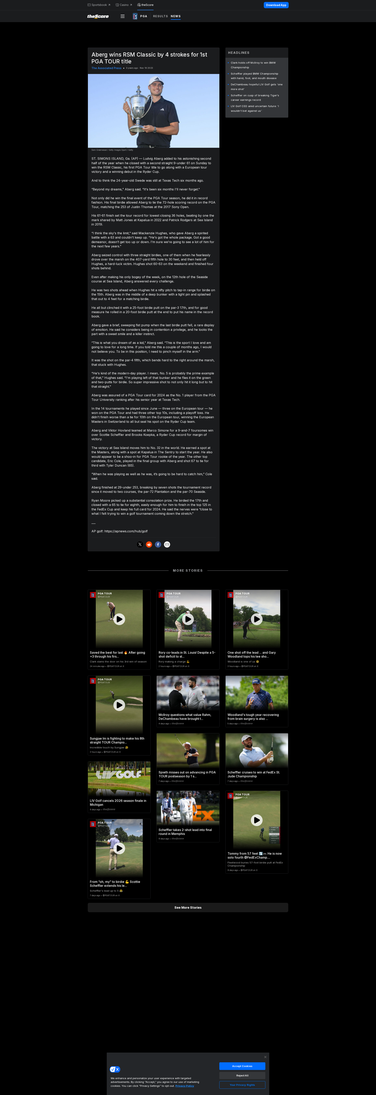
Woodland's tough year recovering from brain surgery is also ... (253, 717)
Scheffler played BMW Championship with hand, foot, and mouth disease (254, 76)
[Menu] (122, 16)
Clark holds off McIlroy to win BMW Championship (253, 65)
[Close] (265, 1057)
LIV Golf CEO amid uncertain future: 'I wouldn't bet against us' (255, 108)
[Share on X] (140, 544)
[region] (188, 1073)
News (176, 16)
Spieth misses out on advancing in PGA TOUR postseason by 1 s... (187, 774)
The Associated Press (106, 68)
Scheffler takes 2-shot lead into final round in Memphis (185, 832)
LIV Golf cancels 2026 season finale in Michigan (118, 803)
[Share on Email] (167, 544)
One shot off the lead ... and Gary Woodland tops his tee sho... (252, 654)
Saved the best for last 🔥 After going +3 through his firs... (117, 654)
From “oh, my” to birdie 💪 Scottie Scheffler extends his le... (115, 884)
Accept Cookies (242, 1066)
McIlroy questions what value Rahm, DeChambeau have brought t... (185, 717)
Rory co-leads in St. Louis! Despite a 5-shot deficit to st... (187, 654)
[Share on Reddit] (149, 544)
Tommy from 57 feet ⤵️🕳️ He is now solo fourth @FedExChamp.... (255, 855)
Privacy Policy (184, 1085)
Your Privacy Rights (242, 1084)
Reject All (242, 1075)
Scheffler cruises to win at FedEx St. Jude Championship (254, 774)
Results (160, 16)
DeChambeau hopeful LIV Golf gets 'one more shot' (257, 87)
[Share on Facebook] (158, 544)
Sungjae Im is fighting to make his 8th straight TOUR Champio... (117, 740)
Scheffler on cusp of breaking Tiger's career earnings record (255, 98)
